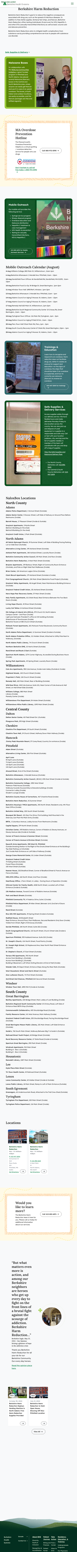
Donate (20, 1536)
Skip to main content (8, 2)
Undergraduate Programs (63, 1546)
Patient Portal (45, 1549)
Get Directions (14, 1172)
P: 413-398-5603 (35, 1161)
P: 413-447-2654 (14, 1156)
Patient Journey (46, 1538)
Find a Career (53, 1544)
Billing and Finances (47, 1544)
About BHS (36, 1537)
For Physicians (63, 1551)
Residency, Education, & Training (63, 1539)
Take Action (53, 1538)
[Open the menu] (72, 3)
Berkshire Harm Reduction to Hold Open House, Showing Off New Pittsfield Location (37, 1408)
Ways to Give (54, 1549)
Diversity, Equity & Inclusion (35, 1542)
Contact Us (22, 1541)
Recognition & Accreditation (37, 1549)
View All (37, 1432)
